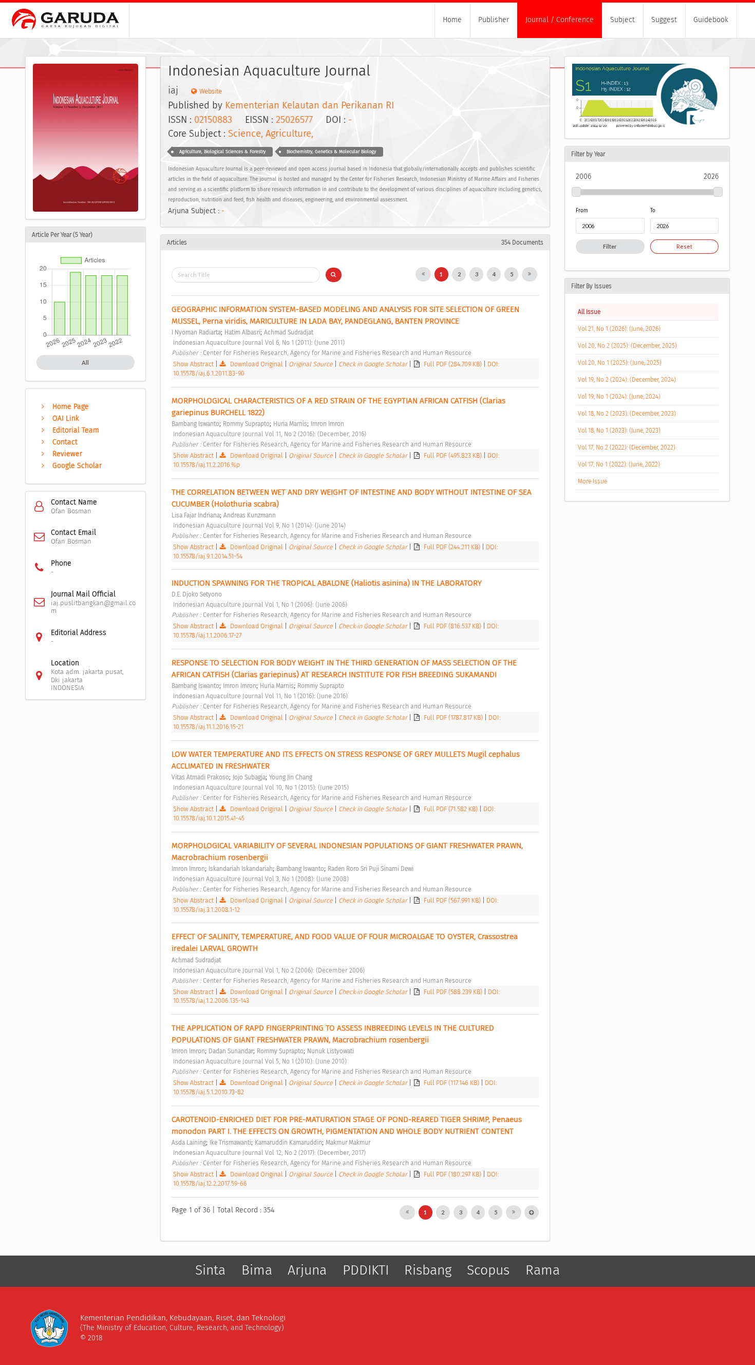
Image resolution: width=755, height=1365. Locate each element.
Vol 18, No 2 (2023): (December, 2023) (627, 413)
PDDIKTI (366, 1270)
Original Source (311, 364)
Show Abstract (193, 364)
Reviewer (67, 454)
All (85, 362)
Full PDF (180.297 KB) (453, 1174)
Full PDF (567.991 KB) (453, 900)
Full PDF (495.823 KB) (453, 455)
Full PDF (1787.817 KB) (454, 717)
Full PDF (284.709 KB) (453, 364)
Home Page (70, 406)
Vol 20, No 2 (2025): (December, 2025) (627, 345)
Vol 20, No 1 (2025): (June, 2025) (620, 362)
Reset (684, 246)
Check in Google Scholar (373, 364)
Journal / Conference (559, 19)
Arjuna (307, 1270)
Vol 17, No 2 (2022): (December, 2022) (626, 447)
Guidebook (710, 19)
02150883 (213, 119)
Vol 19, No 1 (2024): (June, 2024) (619, 396)
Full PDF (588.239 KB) (454, 992)
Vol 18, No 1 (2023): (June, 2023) (619, 430)
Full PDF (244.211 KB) (453, 547)
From (582, 210)
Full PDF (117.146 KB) (452, 1083)
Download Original (257, 364)
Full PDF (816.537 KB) (453, 626)
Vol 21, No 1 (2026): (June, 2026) (619, 328)
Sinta (210, 1270)
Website (210, 91)
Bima (256, 1270)
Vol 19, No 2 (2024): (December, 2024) (627, 379)
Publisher (493, 19)
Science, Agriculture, (270, 133)
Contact (65, 442)
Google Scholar (77, 465)
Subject (622, 19)
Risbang (427, 1270)
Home (452, 19)
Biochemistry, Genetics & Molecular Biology (331, 151)
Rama (542, 1270)
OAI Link (65, 418)
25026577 (294, 119)
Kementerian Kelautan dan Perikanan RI (309, 105)
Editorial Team (75, 430)
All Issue (589, 311)
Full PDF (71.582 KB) (451, 809)
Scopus (488, 1270)
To (652, 210)
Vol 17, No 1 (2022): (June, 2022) (619, 464)
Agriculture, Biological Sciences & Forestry (222, 151)
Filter (610, 246)
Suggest (664, 19)
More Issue (592, 481)
